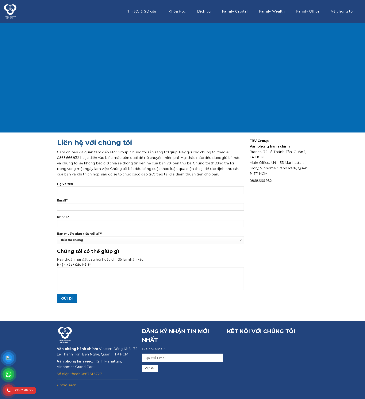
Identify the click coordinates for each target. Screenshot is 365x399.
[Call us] (266, 344)
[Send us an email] (255, 344)
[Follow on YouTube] (288, 344)
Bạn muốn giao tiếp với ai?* (79, 234)
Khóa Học (177, 11)
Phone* (63, 217)
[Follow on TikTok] (243, 344)
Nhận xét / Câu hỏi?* (74, 265)
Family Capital (235, 11)
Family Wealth (272, 11)
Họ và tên (65, 184)
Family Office (308, 11)
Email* (62, 200)
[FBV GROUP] (10, 11)
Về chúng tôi (342, 11)
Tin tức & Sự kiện (142, 11)
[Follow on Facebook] (232, 344)
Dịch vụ (204, 11)
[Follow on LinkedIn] (277, 344)
